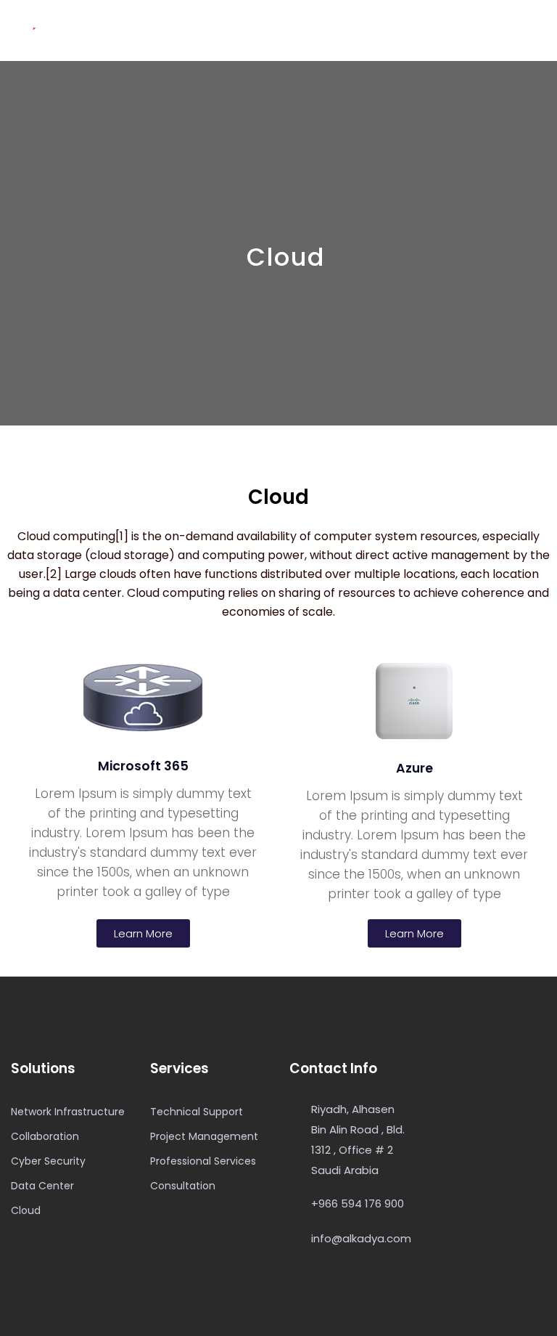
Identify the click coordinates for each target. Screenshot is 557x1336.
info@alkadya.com (361, 1238)
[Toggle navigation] (538, 30)
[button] (143, 933)
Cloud (26, 1210)
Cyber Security (48, 1161)
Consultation (182, 1185)
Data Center (42, 1185)
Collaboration (45, 1136)
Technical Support (196, 1111)
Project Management (204, 1136)
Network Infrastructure (68, 1111)
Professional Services (203, 1161)
